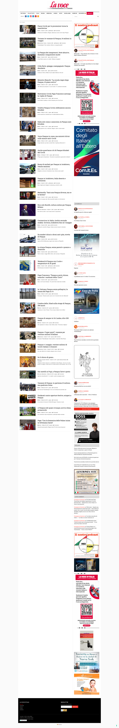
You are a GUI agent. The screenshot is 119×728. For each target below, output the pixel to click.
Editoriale (90, 50)
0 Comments (57, 30)
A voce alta (82, 273)
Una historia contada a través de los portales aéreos (86, 461)
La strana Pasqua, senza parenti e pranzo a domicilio (54, 248)
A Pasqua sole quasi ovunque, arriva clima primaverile (54, 409)
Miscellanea (67, 13)
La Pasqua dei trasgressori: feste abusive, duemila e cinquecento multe (53, 53)
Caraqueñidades (83, 382)
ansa (50, 57)
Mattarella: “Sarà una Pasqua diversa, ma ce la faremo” (54, 193)
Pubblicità (21, 709)
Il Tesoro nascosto (42, 359)
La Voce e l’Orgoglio (84, 399)
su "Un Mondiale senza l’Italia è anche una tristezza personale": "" (85, 522)
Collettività (31, 13)
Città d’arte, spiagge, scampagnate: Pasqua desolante (54, 67)
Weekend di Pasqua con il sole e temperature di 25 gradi (50, 262)
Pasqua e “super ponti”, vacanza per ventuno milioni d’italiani (51, 333)
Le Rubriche (78, 203)
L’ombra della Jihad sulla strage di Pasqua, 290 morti (54, 304)
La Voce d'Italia (29, 716)
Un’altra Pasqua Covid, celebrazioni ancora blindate (54, 109)
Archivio (21, 706)
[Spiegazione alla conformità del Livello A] (64, 710)
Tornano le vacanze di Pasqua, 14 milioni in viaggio (54, 39)
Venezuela (49, 13)
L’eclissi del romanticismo (81, 230)
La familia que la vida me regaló (83, 212)
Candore (76, 321)
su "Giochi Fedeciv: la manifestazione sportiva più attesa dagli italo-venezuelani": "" (85, 528)
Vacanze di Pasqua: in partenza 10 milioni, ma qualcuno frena (54, 384)
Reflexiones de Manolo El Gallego (86, 263)
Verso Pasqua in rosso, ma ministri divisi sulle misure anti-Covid (54, 137)
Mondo (55, 13)
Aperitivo (81, 318)
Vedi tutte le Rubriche (86, 409)
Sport (60, 13)
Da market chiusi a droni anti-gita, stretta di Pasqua (54, 235)
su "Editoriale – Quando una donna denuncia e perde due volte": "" (86, 510)
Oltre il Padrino (83, 391)
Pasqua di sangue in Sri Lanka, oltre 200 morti (53, 319)
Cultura (40, 209)
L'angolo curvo (83, 281)
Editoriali (23, 13)
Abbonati (90, 13)
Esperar (76, 268)
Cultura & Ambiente (84, 336)
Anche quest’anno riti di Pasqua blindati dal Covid (53, 151)
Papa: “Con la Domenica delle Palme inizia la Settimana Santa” (54, 421)
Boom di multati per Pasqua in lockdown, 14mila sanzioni (54, 165)
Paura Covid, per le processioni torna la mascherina (53, 27)
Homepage (22, 705)
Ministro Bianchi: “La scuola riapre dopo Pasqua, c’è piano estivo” (53, 81)
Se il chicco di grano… (46, 357)
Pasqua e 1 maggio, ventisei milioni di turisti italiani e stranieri (52, 346)
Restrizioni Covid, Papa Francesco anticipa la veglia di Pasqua (54, 95)
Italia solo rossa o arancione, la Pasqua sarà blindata (54, 123)
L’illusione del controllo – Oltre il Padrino (85, 394)
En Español (82, 13)
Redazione (51, 30)
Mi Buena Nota (83, 326)
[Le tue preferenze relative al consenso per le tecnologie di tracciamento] (116, 725)
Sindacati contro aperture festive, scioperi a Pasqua (54, 396)
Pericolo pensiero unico (80, 285)
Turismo (45, 43)
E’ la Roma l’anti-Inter (80, 220)
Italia (37, 13)
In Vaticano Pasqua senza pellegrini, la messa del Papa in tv (53, 290)
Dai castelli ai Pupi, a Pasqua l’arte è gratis (54, 372)
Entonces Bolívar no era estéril (82, 386)
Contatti (21, 708)
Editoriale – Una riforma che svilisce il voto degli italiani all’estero (86, 54)
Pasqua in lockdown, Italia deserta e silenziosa (52, 179)
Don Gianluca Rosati (62, 359)
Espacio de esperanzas (85, 208)
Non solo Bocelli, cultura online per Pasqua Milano (54, 206)
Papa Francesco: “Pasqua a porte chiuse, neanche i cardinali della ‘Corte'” (53, 276)
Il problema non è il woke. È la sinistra (84, 276)
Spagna (43, 13)
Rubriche (74, 13)
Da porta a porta (83, 217)
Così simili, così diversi (85, 226)
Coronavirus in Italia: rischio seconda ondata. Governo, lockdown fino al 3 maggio (55, 221)
